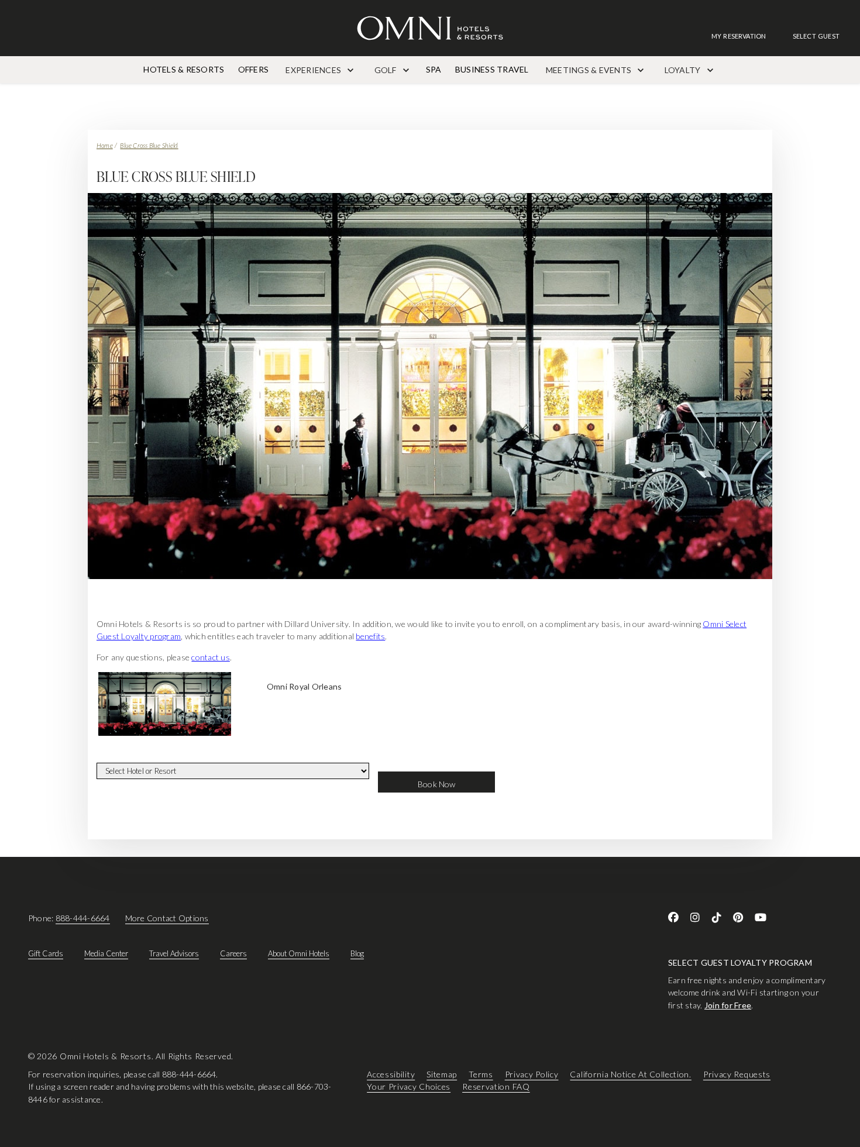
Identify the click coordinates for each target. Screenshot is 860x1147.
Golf (386, 70)
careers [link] (233, 953)
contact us (210, 657)
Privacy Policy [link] (532, 1074)
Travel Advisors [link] (174, 953)
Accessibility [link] (391, 1074)
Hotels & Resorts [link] (183, 69)
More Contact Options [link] (167, 918)
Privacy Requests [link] (736, 1074)
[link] (744, 36)
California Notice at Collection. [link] (630, 1074)
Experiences (314, 70)
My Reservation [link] (738, 36)
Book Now (437, 784)
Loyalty (684, 70)
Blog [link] (357, 953)
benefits (370, 636)
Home (105, 145)
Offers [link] (253, 69)
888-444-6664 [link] (83, 918)
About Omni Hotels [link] (298, 953)
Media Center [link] (106, 953)
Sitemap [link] (441, 1074)
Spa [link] (434, 69)
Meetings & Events (589, 70)
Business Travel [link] (492, 69)
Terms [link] (481, 1074)
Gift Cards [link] (45, 953)
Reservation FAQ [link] (496, 1086)
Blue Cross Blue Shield (149, 145)
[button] (816, 36)
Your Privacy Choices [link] (408, 1086)
